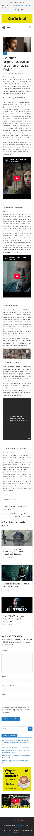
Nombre (5, 676)
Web (3, 694)
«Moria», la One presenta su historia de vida (16, 747)
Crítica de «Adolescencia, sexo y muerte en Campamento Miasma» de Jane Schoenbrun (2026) (15, 742)
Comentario (6, 650)
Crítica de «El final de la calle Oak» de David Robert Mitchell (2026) (19, 5)
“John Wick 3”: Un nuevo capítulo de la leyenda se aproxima (14, 618)
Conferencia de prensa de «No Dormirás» (15, 507)
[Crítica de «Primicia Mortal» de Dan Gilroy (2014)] (17, 566)
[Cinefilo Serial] (4, 27)
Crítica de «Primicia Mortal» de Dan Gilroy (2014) (16, 585)
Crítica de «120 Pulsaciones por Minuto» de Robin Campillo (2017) (16, 515)
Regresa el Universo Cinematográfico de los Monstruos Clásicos (13, 551)
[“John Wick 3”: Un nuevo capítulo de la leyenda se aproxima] (17, 598)
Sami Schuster (19, 73)
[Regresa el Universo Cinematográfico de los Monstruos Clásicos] (17, 531)
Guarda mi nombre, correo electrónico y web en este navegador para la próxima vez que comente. (17, 709)
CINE (5, 53)
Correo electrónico (9, 685)
